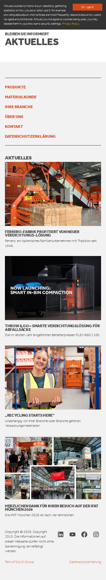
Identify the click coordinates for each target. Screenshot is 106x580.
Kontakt (14, 126)
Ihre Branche (19, 106)
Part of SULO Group (19, 562)
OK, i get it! (87, 7)
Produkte (15, 87)
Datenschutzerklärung (30, 136)
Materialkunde (20, 96)
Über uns (14, 116)
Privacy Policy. (71, 24)
